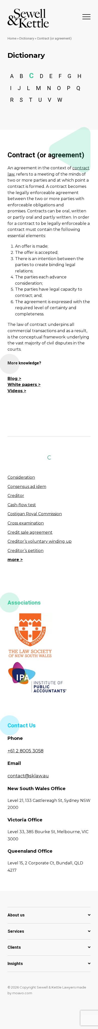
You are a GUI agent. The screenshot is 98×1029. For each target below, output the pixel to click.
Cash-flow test (22, 504)
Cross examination (26, 523)
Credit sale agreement (30, 532)
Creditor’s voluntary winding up (40, 541)
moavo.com (22, 993)
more (13, 559)
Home (12, 38)
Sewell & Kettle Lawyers (28, 18)
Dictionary (26, 38)
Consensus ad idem (27, 486)
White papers (22, 384)
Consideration (21, 477)
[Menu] (86, 17)
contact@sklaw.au (28, 776)
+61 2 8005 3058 (25, 751)
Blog (13, 378)
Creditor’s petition (25, 550)
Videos (15, 390)
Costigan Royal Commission (35, 513)
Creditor (16, 495)
